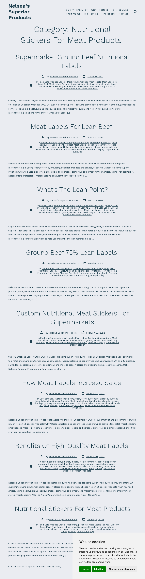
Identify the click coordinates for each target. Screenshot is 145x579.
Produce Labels (88, 529)
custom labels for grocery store (71, 398)
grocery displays (48, 142)
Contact (123, 13)
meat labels (95, 81)
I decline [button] (99, 569)
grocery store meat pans (56, 403)
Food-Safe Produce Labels (52, 81)
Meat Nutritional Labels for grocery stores (78, 147)
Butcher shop (46, 205)
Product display (96, 149)
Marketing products (77, 81)
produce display (96, 342)
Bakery (70, 9)
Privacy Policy (54, 566)
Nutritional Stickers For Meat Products (77, 88)
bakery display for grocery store (80, 461)
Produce (81, 9)
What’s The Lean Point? (72, 189)
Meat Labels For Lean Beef (72, 126)
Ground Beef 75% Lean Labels (96, 207)
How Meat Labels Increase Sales (72, 383)
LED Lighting (91, 13)
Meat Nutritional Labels (98, 84)
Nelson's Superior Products (64, 76)
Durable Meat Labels (64, 205)
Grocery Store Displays (60, 466)
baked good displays (52, 461)
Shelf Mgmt (73, 13)
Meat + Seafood (99, 9)
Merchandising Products (102, 86)
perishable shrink (98, 273)
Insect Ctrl (109, 13)
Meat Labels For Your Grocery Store (67, 84)
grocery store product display (73, 142)
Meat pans (83, 86)
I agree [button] (85, 569)
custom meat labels (98, 398)
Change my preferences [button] (122, 569)
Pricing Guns (120, 9)
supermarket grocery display (89, 275)
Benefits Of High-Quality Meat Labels (72, 446)
